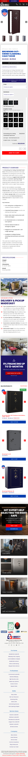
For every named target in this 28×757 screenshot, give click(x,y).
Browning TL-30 (6, 454)
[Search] (20, 4)
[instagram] (11, 645)
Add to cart (14, 153)
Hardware (6, 92)
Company (14, 731)
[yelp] (14, 645)
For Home (14, 650)
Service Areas (14, 711)
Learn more (13, 81)
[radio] (5, 102)
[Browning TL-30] (14, 440)
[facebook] (9, 645)
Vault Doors (15, 49)
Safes (10, 49)
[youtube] (16, 645)
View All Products (23, 385)
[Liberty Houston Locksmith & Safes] (5, 3)
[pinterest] (19, 645)
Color (5, 84)
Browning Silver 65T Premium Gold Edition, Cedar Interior (13, 416)
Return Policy (23, 755)
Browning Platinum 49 (8, 491)
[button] (3, 402)
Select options (14, 422)
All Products (5, 49)
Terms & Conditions (7, 755)
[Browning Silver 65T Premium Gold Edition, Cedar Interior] (14, 402)
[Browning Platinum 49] (14, 477)
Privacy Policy (15, 755)
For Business (14, 671)
